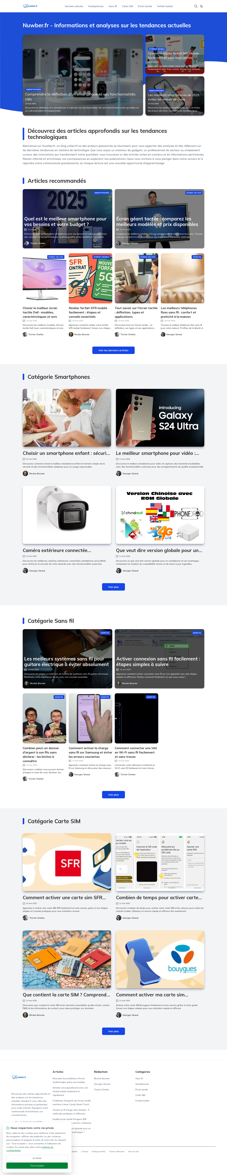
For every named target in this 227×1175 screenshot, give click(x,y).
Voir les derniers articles (113, 350)
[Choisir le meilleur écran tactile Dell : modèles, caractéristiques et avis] (44, 278)
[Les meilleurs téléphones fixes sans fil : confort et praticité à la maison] (182, 278)
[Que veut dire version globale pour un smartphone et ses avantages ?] (160, 515)
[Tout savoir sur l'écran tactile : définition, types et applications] (136, 278)
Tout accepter (37, 1165)
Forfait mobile (165, 6)
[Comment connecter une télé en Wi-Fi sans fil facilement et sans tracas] (136, 718)
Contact (84, 1151)
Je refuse (37, 1158)
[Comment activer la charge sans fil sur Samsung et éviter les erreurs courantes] (90, 718)
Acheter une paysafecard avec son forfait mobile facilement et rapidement (70, 1091)
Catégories (142, 1072)
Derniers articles (74, 6)
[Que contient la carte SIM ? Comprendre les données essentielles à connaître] (67, 959)
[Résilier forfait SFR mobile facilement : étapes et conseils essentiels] (90, 278)
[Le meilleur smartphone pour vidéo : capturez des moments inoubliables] (160, 418)
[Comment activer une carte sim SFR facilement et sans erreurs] (67, 862)
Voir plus (113, 586)
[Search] (196, 6)
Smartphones (96, 6)
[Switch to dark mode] (201, 6)
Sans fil (113, 6)
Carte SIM (127, 6)
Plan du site (133, 1151)
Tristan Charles (37, 243)
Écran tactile (145, 6)
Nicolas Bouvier (37, 473)
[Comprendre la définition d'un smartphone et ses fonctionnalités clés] (83, 75)
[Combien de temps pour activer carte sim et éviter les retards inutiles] (160, 862)
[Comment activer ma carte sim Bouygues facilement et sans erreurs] (160, 959)
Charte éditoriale (116, 1151)
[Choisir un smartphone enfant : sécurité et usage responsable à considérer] (67, 418)
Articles (58, 1072)
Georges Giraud (130, 243)
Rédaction (100, 1072)
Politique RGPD (98, 1151)
